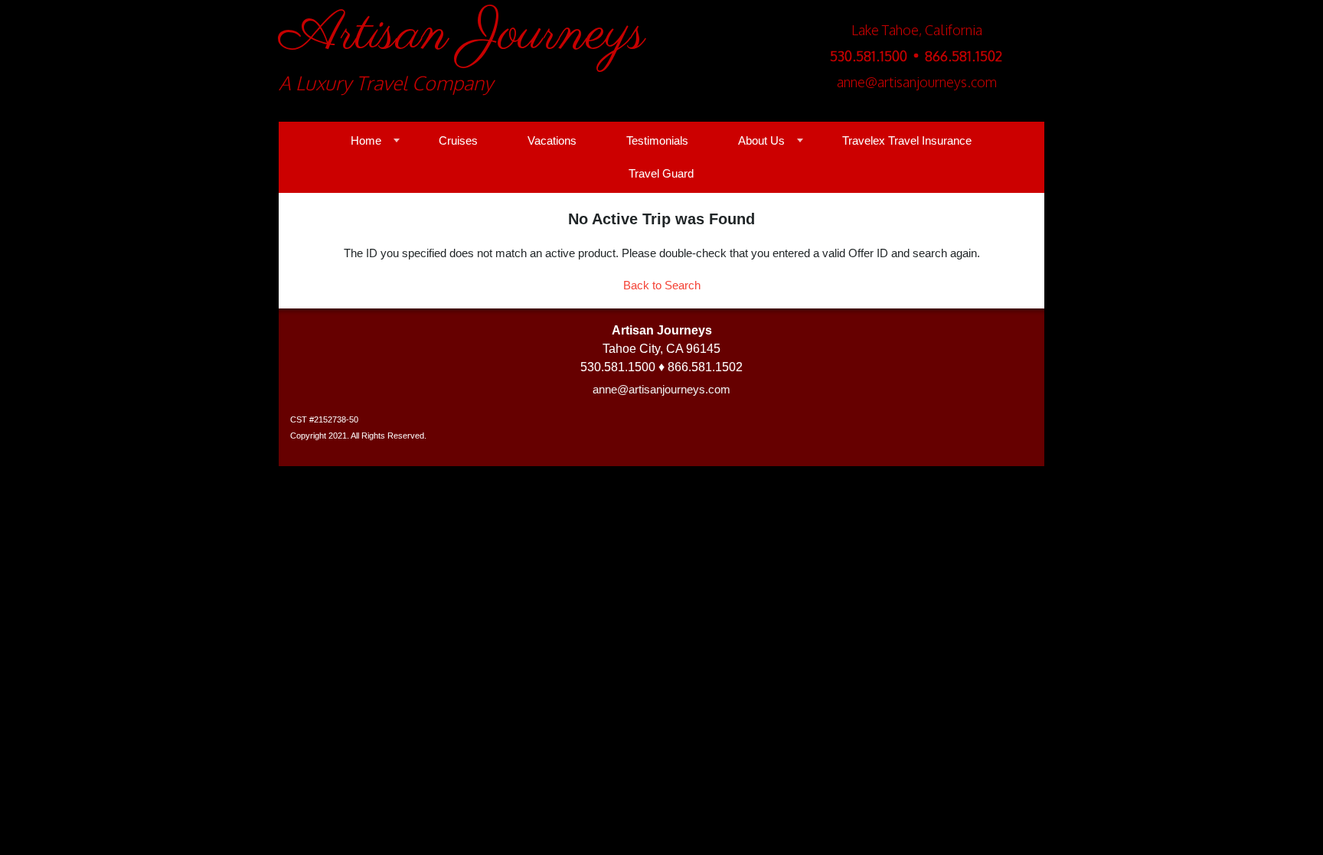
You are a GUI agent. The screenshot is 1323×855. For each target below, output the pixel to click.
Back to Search (662, 285)
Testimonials (657, 140)
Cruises (458, 140)
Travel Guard (661, 173)
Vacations (552, 140)
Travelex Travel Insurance (907, 140)
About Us (761, 140)
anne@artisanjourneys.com (661, 389)
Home (366, 140)
